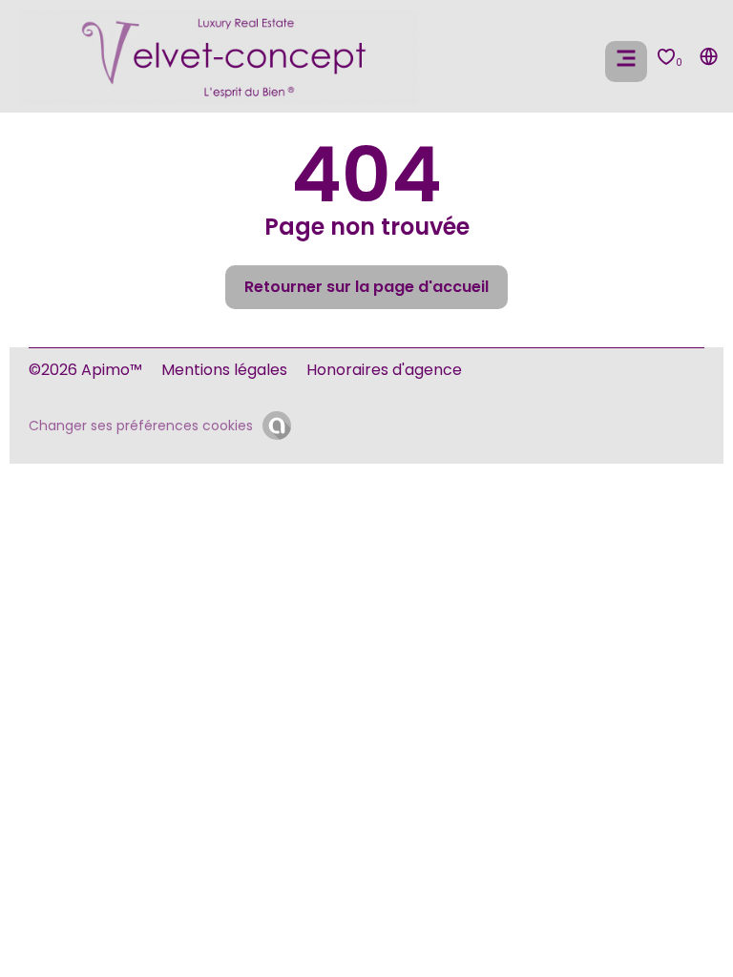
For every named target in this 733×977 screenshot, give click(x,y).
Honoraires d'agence (384, 370)
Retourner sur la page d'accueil (366, 287)
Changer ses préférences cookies (141, 425)
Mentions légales (224, 370)
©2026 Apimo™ (85, 370)
